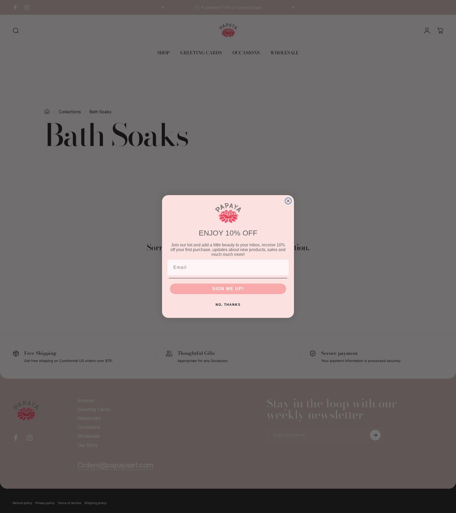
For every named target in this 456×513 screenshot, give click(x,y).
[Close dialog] (288, 201)
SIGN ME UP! (228, 288)
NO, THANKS (228, 305)
